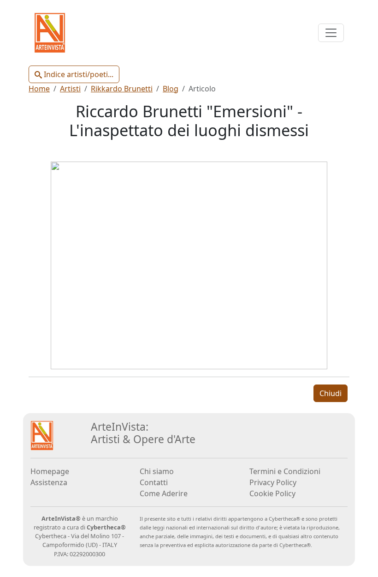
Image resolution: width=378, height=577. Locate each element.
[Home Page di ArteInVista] (41, 435)
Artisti (70, 89)
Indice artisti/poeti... (77, 74)
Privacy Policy (272, 482)
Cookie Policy (272, 493)
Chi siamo (157, 471)
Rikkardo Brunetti (122, 89)
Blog (170, 89)
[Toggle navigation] (331, 33)
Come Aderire (164, 493)
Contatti (154, 482)
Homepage (49, 471)
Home (39, 89)
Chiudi (330, 393)
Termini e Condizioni (284, 471)
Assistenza (48, 482)
